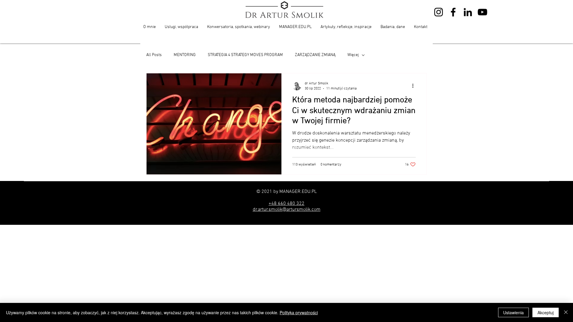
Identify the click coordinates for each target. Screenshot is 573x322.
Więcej (353, 55)
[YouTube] (482, 12)
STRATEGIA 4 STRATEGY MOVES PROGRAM (245, 55)
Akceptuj (545, 312)
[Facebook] (453, 12)
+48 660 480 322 (286, 204)
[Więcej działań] (414, 85)
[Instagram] (438, 12)
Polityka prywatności (299, 312)
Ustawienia (513, 312)
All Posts (154, 55)
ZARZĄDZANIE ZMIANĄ (315, 55)
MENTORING (185, 55)
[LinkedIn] (468, 12)
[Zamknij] (565, 312)
